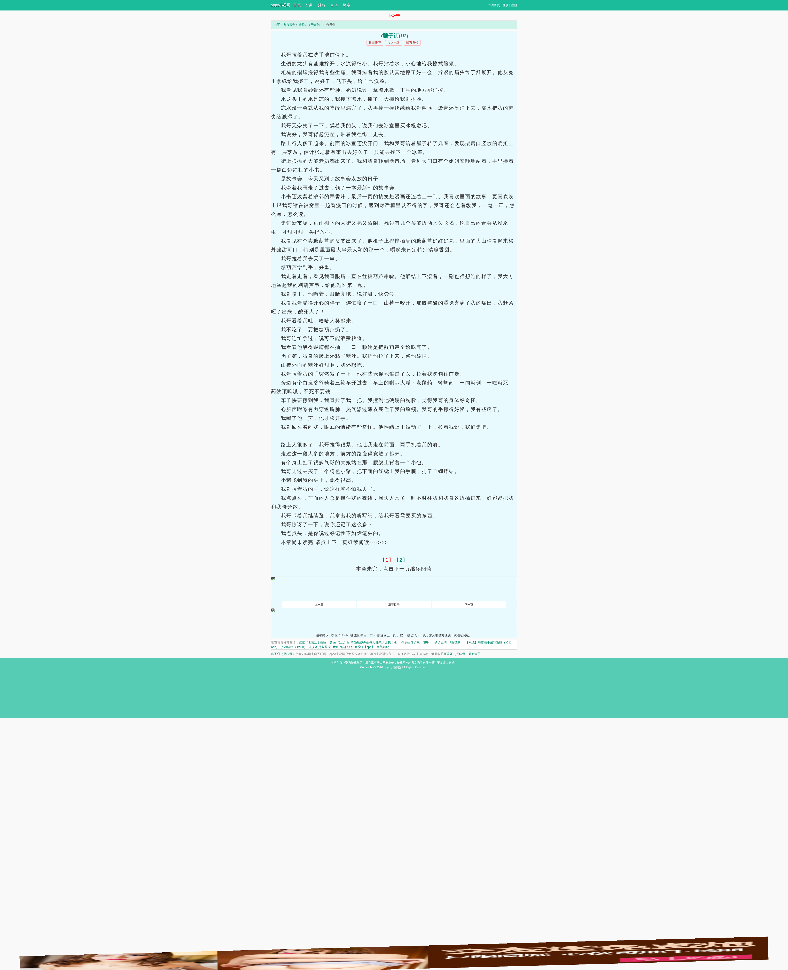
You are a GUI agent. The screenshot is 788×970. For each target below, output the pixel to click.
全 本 (334, 5)
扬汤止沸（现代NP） (448, 642)
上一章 (319, 604)
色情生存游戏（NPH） (416, 642)
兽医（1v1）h (339, 642)
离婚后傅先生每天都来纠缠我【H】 (375, 642)
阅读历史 (494, 5)
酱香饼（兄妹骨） (310, 24)
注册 (514, 5)
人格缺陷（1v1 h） (294, 647)
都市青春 (289, 24)
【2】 (401, 560)
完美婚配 (383, 647)
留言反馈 (412, 42)
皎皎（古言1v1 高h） (313, 642)
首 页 (297, 5)
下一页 (469, 604)
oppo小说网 (280, 5)
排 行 (321, 5)
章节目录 (394, 604)
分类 (309, 5)
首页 (277, 24)
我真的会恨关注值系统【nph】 (354, 647)
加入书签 (393, 42)
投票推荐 (375, 42)
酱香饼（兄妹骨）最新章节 (462, 654)
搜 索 (346, 5)
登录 (505, 5)
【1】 (387, 560)
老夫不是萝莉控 (320, 647)
